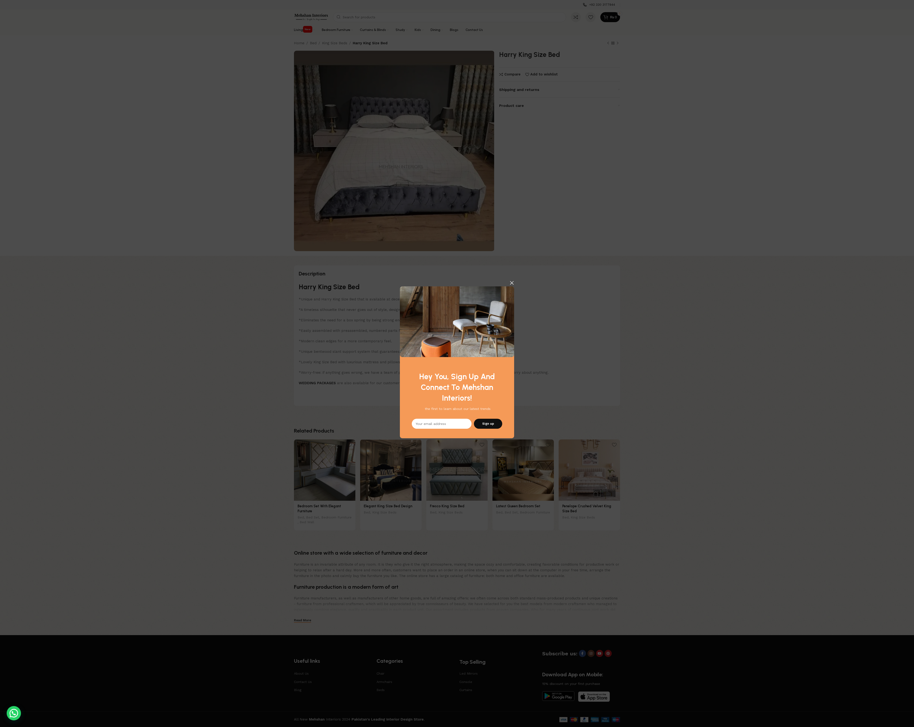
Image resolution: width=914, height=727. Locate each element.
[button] (14, 713)
